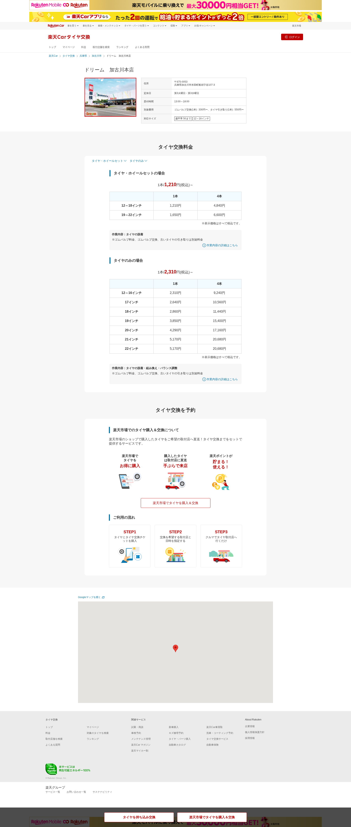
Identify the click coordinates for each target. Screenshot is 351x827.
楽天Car (53, 55)
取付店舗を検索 (101, 47)
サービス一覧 (53, 791)
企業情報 (250, 726)
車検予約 (136, 733)
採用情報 (250, 738)
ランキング (122, 47)
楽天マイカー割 (139, 750)
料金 (83, 47)
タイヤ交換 (69, 55)
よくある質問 (142, 47)
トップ (52, 47)
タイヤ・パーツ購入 (180, 738)
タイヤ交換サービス (217, 738)
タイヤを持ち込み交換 (139, 817)
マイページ (69, 47)
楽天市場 (296, 25)
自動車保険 (212, 744)
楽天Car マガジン (141, 744)
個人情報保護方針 (254, 732)
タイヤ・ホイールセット (107, 160)
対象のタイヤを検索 (98, 733)
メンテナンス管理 (141, 738)
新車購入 (174, 727)
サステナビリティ (102, 791)
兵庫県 (83, 55)
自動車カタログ (177, 744)
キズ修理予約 (176, 733)
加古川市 (97, 55)
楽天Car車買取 (214, 727)
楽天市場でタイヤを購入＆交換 (175, 503)
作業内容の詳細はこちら (222, 245)
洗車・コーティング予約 (219, 733)
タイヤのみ (137, 160)
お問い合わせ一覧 (76, 791)
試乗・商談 (137, 727)
